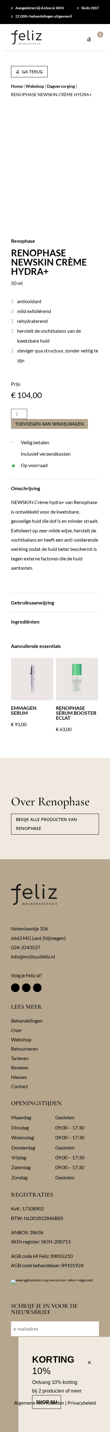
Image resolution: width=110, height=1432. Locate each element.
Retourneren (24, 1049)
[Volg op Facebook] (15, 987)
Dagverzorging (61, 86)
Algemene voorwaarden (39, 1403)
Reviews (19, 1067)
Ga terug (29, 71)
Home (17, 86)
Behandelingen (26, 1020)
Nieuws (19, 1077)
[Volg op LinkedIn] (37, 987)
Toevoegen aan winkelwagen (49, 424)
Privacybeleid (82, 1403)
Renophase (23, 241)
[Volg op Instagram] (26, 987)
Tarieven (20, 1058)
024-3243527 (25, 947)
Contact (19, 1086)
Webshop (35, 86)
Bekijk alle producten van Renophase (46, 823)
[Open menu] (89, 38)
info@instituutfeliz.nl (33, 956)
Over (16, 1030)
